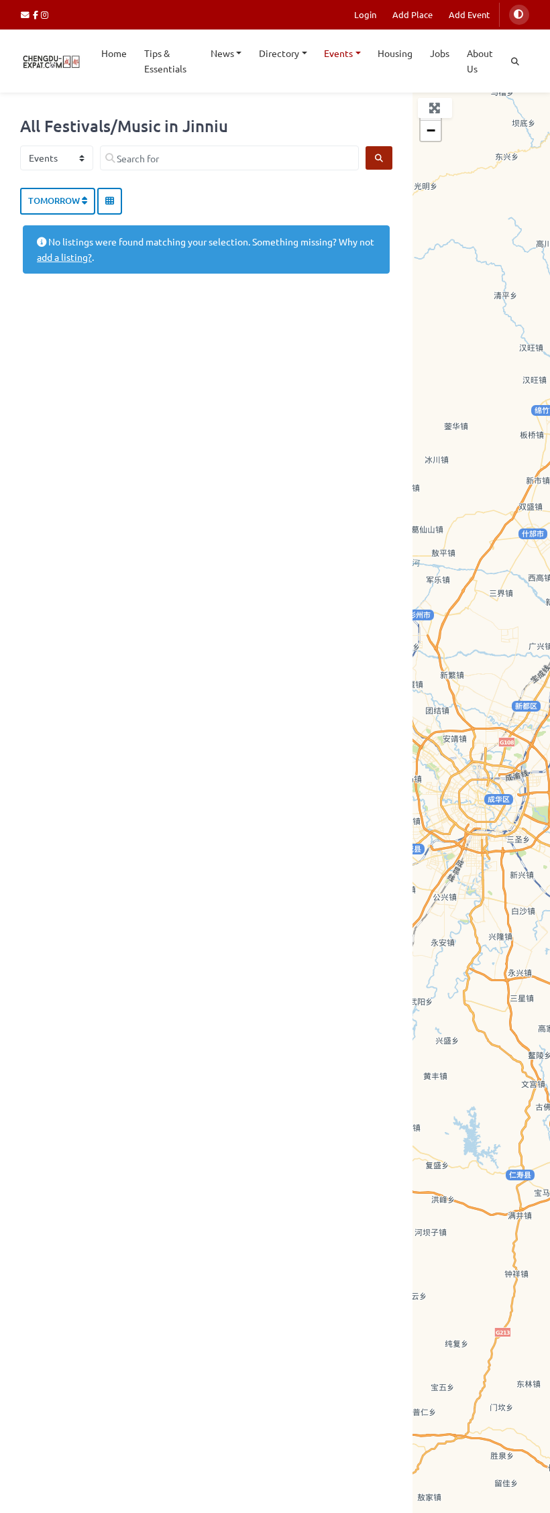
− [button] (431, 130)
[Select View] (109, 201)
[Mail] (27, 14)
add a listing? (64, 257)
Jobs (439, 53)
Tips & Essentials (165, 60)
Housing (395, 53)
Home (114, 53)
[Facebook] (37, 14)
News (222, 53)
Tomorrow (55, 200)
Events (338, 53)
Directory (279, 53)
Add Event (469, 14)
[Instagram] (45, 14)
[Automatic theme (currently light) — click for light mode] (519, 15)
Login (365, 14)
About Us (480, 60)
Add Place (412, 14)
